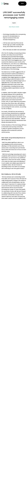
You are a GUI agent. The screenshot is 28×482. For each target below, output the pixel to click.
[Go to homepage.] (4, 3)
